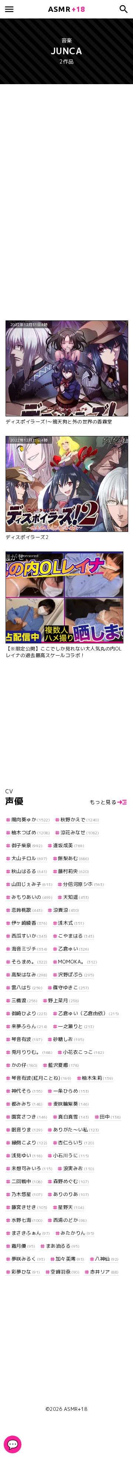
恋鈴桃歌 (26, 910)
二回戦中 (26, 1181)
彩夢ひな (25, 1271)
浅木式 (71, 923)
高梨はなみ (29, 974)
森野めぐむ (71, 1181)
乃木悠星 (26, 1194)
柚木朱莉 (97, 1078)
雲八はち (26, 987)
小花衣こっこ (83, 1052)
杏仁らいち (76, 1142)
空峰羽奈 (65, 1271)
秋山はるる (29, 871)
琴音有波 (26, 1039)
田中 (110, 1116)
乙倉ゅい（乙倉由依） (88, 1013)
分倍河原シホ (83, 884)
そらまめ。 (29, 961)
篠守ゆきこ (71, 987)
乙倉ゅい (73, 948)
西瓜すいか (29, 935)
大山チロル (29, 858)
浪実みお (78, 1168)
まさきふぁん (30, 1233)
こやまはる (76, 935)
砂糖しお (68, 1039)
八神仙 (107, 1258)
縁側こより (29, 1142)
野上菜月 (63, 1000)
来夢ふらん (29, 1026)
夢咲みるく (28, 1258)
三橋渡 (24, 1000)
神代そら (26, 1090)
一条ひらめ (71, 1090)
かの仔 (24, 1065)
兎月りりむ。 (31, 1052)
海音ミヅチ (29, 948)
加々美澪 (70, 1258)
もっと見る (103, 801)
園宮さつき (29, 1116)
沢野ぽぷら (76, 974)
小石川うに (71, 1155)
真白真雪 (73, 1116)
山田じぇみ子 (31, 884)
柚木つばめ (30, 832)
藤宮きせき (29, 1207)
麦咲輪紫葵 (71, 1103)
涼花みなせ (80, 832)
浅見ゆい (26, 1155)
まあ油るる (62, 1246)
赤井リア (104, 1271)
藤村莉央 (73, 871)
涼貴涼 (66, 910)
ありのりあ (71, 1194)
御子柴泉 (26, 845)
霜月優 (23, 1246)
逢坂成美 (68, 845)
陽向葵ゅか (30, 819)
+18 (66, 9)
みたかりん (78, 1233)
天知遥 (76, 897)
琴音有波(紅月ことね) (41, 1078)
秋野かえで (80, 819)
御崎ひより (29, 1013)
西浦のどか (70, 1220)
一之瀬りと (76, 1026)
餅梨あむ (73, 858)
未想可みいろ (31, 1168)
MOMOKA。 (77, 961)
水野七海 (26, 1220)
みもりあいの (31, 897)
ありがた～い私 (76, 1129)
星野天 (71, 1207)
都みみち (26, 1103)
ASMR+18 (76, 1409)
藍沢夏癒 (63, 1065)
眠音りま (26, 1129)
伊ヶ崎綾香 (29, 923)
